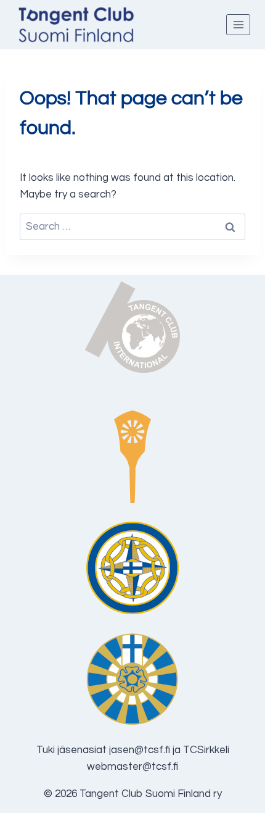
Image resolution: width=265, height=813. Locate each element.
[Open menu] (238, 24)
